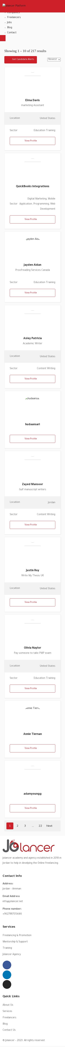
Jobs (9, 22)
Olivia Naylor (32, 648)
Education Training (44, 130)
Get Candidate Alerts (23, 59)
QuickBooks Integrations (32, 186)
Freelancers (14, 17)
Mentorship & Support (15, 942)
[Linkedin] (7, 974)
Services (7, 1011)
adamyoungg (33, 794)
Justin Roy (32, 570)
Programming (41, 204)
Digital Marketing (37, 199)
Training (7, 948)
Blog (9, 27)
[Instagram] (7, 984)
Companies (13, 12)
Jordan (51, 502)
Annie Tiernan (32, 734)
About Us (8, 1005)
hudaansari (32, 424)
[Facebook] (7, 965)
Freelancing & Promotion (17, 935)
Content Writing (46, 368)
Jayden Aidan (32, 265)
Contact (11, 33)
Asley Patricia (32, 338)
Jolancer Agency (12, 954)
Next (49, 826)
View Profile (31, 141)
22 (40, 826)
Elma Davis (32, 100)
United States (47, 118)
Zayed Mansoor (32, 484)
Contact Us (9, 1030)
